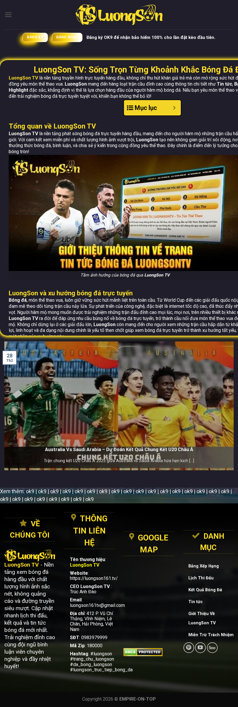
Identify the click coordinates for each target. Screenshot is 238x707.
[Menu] (8, 14)
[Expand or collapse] (174, 108)
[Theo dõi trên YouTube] (200, 647)
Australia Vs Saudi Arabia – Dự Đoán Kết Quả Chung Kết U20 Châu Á (119, 449)
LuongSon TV (23, 78)
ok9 (30, 491)
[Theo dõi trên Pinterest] (188, 647)
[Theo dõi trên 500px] (212, 647)
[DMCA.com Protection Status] (148, 652)
